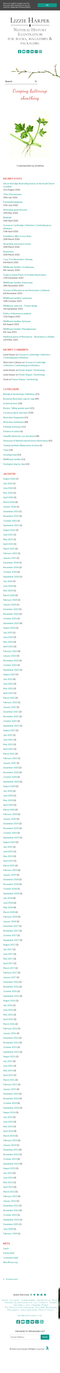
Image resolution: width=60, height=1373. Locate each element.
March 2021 (9, 753)
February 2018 (10, 916)
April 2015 (8, 1075)
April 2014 (8, 1131)
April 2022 (8, 693)
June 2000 (8, 1229)
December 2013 (11, 1149)
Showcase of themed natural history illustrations (25, 440)
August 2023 (9, 628)
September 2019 (11, 837)
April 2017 (8, 963)
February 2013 (10, 1196)
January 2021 (9, 763)
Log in (6, 1248)
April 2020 (8, 805)
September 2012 (11, 1219)
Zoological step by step (14, 464)
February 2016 (10, 1028)
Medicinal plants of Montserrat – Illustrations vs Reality (29, 336)
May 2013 (8, 1182)
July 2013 (7, 1173)
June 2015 (8, 1066)
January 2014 (9, 1145)
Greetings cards (21, 1305)
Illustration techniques (13, 422)
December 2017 (11, 926)
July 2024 (7, 581)
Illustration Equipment (13, 417)
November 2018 (11, 884)
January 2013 (9, 1201)
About (5, 1300)
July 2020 (7, 791)
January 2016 (9, 1033)
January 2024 (9, 604)
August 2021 (9, 730)
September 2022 (11, 670)
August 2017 (9, 944)
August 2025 (9, 530)
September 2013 (11, 1163)
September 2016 (11, 996)
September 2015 (11, 1052)
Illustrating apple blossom (15, 209)
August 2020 (9, 786)
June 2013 (8, 1177)
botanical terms (10, 403)
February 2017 (10, 972)
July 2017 (7, 949)
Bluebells (7, 217)
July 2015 (7, 1061)
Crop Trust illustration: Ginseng (17, 259)
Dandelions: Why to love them (17, 236)
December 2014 (11, 1093)
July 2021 (7, 735)
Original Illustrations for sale (21, 1302)
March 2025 (9, 548)
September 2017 (11, 940)
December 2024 (11, 562)
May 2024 (8, 590)
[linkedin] (27, 51)
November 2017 (11, 930)
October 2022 (10, 665)
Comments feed (10, 1257)
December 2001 (11, 1224)
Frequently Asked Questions (22, 1309)
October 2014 (10, 1103)
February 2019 (10, 870)
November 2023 (11, 614)
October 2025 (10, 520)
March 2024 (9, 595)
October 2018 (10, 888)
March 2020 (9, 809)
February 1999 (10, 1233)
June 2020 (8, 795)
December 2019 (11, 823)
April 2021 (8, 749)
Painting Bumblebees (13, 202)
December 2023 (11, 609)
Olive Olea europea (12, 194)
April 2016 (8, 1019)
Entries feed (8, 1253)
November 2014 (11, 1098)
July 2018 (7, 898)
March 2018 (9, 912)
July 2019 (7, 847)
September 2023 (11, 623)
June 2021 (8, 739)
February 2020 (10, 814)
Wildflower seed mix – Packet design (20, 306)
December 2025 (11, 511)
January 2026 (9, 506)
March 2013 (9, 1191)
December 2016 (11, 982)
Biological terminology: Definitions (19, 394)
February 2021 (10, 758)
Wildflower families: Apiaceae (17, 321)
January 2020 (9, 819)
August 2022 (9, 674)
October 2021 (10, 721)
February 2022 (10, 702)
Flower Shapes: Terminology (32, 370)
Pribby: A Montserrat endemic (17, 313)
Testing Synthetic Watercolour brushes (21, 445)
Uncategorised (10, 454)
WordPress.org (10, 1262)
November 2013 (11, 1154)
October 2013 (10, 1159)
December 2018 (11, 879)
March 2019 (9, 865)
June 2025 (8, 534)
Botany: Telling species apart (16, 408)
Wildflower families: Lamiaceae (17, 298)
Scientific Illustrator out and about (19, 436)
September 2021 (11, 725)
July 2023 (7, 632)
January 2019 (9, 875)
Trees (5, 450)
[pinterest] (36, 51)
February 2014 (10, 1140)
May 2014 (8, 1126)
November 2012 (11, 1210)
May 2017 (8, 958)
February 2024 (10, 600)
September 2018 (11, 893)
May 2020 (8, 800)
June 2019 (8, 851)
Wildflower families (12, 459)
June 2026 (8, 488)
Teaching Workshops (46, 1307)
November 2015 (11, 1042)
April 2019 (8, 861)
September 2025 (11, 525)
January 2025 (9, 558)
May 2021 (8, 744)
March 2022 (9, 698)
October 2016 (10, 991)
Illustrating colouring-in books (17, 244)
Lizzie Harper (30, 20)
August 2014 (9, 1112)
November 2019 (11, 828)
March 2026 (9, 502)
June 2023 (8, 637)
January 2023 (9, 656)
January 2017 (9, 977)
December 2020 (11, 767)
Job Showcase (44, 1300)
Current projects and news (15, 412)
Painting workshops (12, 426)
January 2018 (9, 921)
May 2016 (8, 1014)
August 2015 (9, 1056)
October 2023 (10, 618)
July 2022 (7, 679)
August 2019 (9, 842)
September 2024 (11, 576)
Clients (53, 1302)
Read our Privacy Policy (20, 7)
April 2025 (8, 544)
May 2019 (8, 856)
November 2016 (11, 986)
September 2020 (11, 781)
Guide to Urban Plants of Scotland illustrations (24, 275)
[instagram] (40, 51)
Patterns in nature (11, 431)
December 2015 (11, 1038)
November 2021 (11, 716)
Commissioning (28, 1300)
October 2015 (10, 1047)
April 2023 (8, 646)
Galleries (15, 1300)
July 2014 (7, 1117)
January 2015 (9, 1089)
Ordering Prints (40, 1305)
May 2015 (8, 1070)
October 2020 (10, 777)
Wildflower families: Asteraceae (17, 282)
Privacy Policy (46, 1309)
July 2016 (7, 1005)
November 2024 (11, 567)
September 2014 (11, 1108)
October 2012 (10, 1215)
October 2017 (10, 935)
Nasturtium (8, 251)
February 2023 (10, 651)
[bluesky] (32, 51)
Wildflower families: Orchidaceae (18, 267)
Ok (47, 5)
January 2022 (9, 707)
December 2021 (11, 711)
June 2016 (8, 1010)
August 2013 (9, 1168)
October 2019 (10, 833)
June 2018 (8, 903)
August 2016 (9, 1000)
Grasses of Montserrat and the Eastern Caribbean (26, 290)
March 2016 (9, 1024)
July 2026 (7, 483)
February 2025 (10, 553)
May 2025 (8, 539)
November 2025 (11, 516)
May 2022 (8, 688)
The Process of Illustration (19, 1307)
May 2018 (8, 907)
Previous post (12, 1279)
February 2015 (10, 1084)
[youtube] (23, 51)
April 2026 (8, 497)
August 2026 (9, 478)
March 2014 (9, 1136)
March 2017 (9, 968)
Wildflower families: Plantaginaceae (19, 329)
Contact (43, 1302)
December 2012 (11, 1205)
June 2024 (8, 586)
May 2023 (8, 642)
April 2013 (8, 1187)
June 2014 (8, 1121)
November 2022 (11, 660)
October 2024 (10, 572)
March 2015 (9, 1080)
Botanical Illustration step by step (19, 399)
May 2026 (8, 493)
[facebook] (19, 51)
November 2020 (11, 772)
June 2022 (8, 683)
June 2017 (8, 954)
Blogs (55, 1300)
